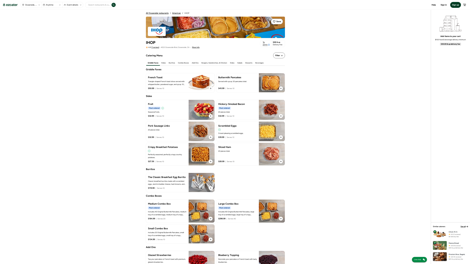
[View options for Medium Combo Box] (211, 219)
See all (463, 227)
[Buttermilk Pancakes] (250, 82)
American (176, 13)
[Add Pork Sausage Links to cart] (211, 137)
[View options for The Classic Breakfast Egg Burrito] (211, 188)
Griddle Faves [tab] (153, 63)
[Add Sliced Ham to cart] (281, 161)
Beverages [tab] (259, 63)
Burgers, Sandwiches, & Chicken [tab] (214, 63)
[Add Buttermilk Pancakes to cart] (281, 88)
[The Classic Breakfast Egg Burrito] (180, 182)
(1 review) (155, 47)
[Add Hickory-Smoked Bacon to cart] (281, 116)
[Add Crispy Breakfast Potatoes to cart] (211, 161)
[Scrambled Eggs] (250, 131)
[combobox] (98, 4)
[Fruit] (180, 110)
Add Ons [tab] (195, 63)
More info (196, 47)
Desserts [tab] (248, 63)
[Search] (114, 5)
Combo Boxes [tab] (183, 63)
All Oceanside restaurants (157, 13)
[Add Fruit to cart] (211, 116)
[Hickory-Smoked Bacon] (250, 110)
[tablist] (215, 63)
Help (434, 5)
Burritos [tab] (172, 63)
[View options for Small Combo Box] (211, 239)
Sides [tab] (163, 63)
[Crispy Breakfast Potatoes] (180, 154)
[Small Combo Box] (180, 233)
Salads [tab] (239, 63)
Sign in (444, 5)
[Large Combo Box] (250, 211)
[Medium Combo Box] (180, 211)
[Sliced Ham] (250, 154)
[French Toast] (180, 82)
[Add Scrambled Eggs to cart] (281, 137)
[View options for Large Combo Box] (281, 219)
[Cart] (464, 5)
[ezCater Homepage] (10, 5)
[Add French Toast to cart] (211, 88)
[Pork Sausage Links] (180, 131)
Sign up (455, 5)
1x (265, 43)
